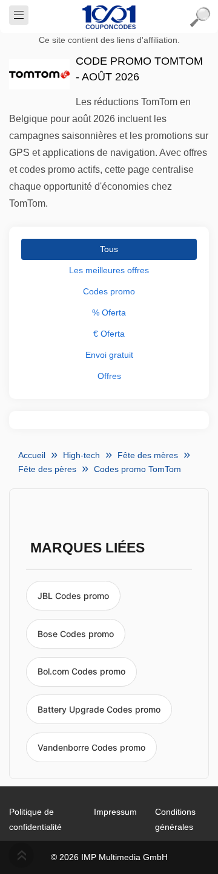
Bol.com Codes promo (81, 671)
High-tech (81, 455)
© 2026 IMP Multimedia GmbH (109, 857)
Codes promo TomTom (137, 469)
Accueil (31, 455)
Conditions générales (175, 819)
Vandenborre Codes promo (91, 747)
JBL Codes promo (73, 596)
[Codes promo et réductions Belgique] (109, 17)
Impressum (115, 812)
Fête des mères (147, 455)
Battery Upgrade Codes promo (99, 709)
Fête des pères (47, 469)
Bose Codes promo (76, 634)
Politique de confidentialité (35, 819)
